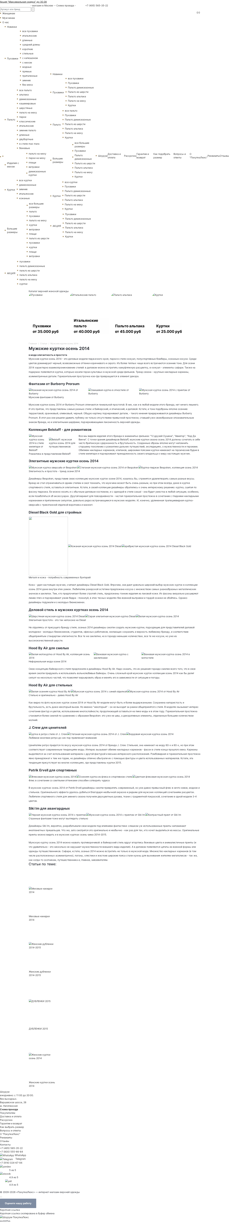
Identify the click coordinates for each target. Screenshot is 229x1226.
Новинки (12, 26)
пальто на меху (28, 112)
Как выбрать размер (12, 1127)
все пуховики (30, 31)
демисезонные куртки (37, 173)
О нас (5, 22)
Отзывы (224, 155)
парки (22, 116)
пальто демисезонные (32, 266)
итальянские (29, 35)
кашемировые (27, 103)
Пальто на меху (77, 100)
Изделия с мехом (13, 165)
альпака (24, 94)
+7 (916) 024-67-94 (11, 1162)
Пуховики (12, 58)
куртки (33, 224)
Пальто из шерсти (78, 91)
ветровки (34, 166)
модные (27, 66)
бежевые (24, 148)
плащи (32, 162)
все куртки (25, 180)
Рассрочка (130, 155)
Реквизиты (214, 155)
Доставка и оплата (114, 155)
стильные (27, 53)
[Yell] (8, 1180)
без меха (27, 84)
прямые (27, 71)
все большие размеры (36, 205)
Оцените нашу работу (18, 1203)
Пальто (11, 119)
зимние (26, 80)
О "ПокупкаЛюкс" (199, 155)
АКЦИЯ (11, 273)
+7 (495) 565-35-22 (96, 5)
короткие (27, 49)
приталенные (29, 75)
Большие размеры (12, 230)
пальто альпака (28, 274)
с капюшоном (30, 58)
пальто (33, 211)
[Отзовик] (5, 1173)
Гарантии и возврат (142, 155)
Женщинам (8, 13)
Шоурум (103, 155)
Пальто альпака (77, 96)
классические (27, 121)
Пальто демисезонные (81, 87)
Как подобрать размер (161, 155)
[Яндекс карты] (5, 1166)
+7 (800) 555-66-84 (11, 1151)
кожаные (24, 198)
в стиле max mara (29, 143)
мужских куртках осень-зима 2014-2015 (82, 834)
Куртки (11, 189)
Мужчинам (8, 17)
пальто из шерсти (39, 238)
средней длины (31, 44)
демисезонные (27, 99)
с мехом (27, 62)
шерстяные (25, 108)
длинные (27, 40)
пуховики (34, 216)
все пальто (25, 90)
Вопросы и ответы (180, 155)
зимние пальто (27, 130)
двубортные (26, 139)
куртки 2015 (114, 762)
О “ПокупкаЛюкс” (10, 1134)
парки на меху (37, 158)
